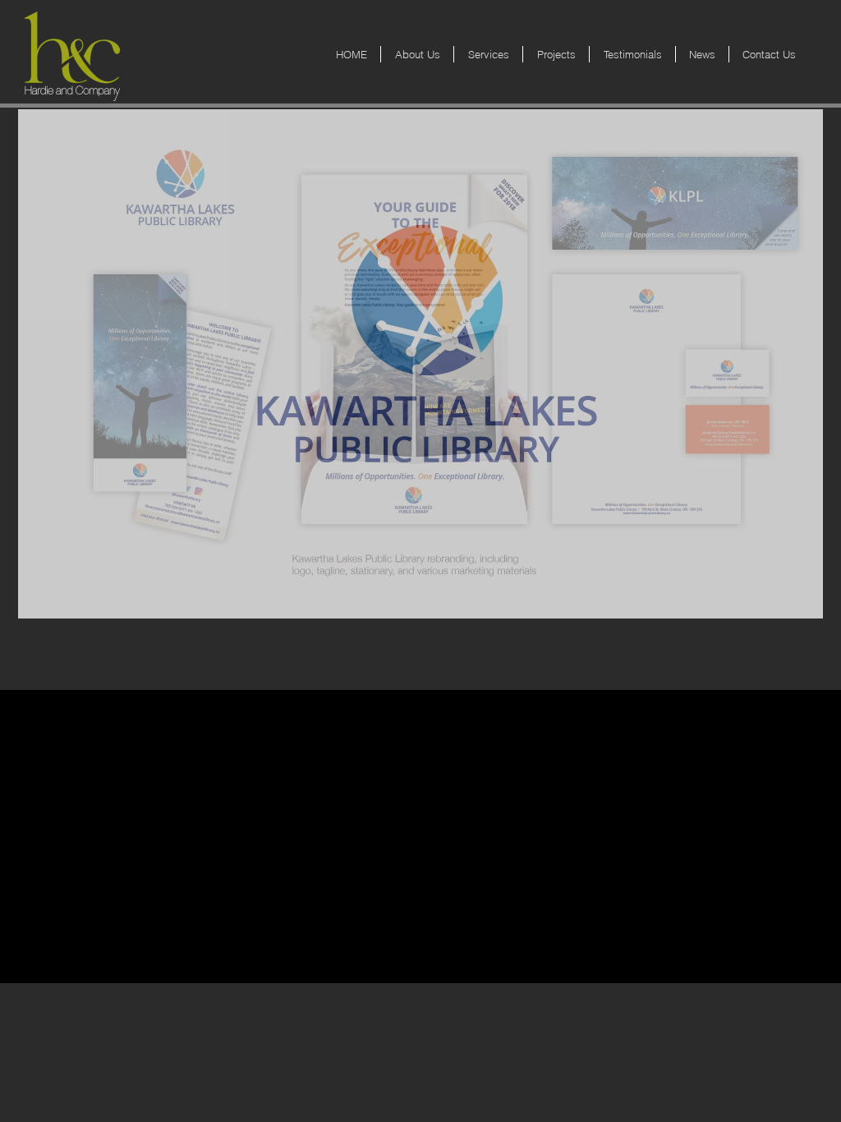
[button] (420, 363)
